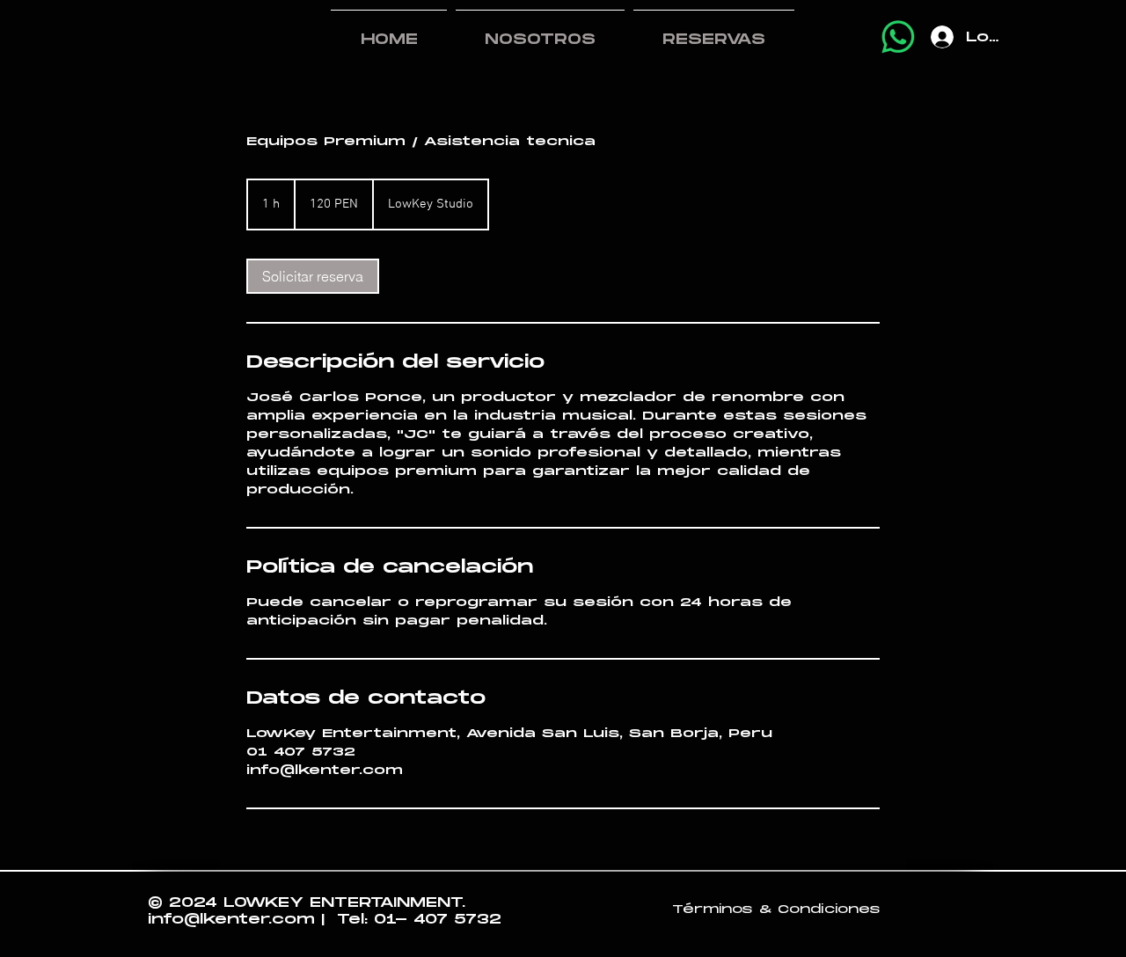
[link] (312, 276)
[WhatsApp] (898, 37)
